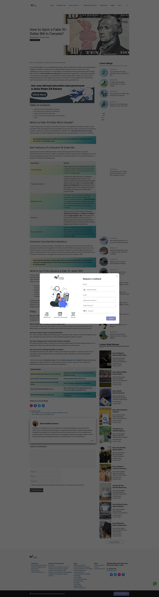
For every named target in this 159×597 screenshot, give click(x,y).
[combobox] (85, 290)
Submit (111, 318)
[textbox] (85, 311)
